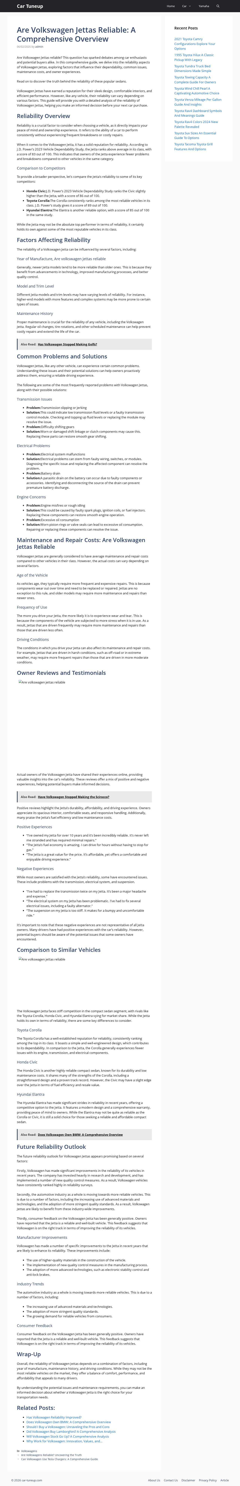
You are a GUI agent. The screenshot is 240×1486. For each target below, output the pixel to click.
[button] (218, 6)
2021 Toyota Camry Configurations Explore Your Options (194, 44)
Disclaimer (188, 1480)
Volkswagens (29, 1451)
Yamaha (204, 6)
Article (224, 1480)
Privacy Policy (208, 1480)
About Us (154, 1480)
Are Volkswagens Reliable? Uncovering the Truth (51, 1455)
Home (171, 6)
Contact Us (171, 1480)
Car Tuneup (30, 6)
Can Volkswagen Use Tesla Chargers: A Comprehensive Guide (59, 1459)
